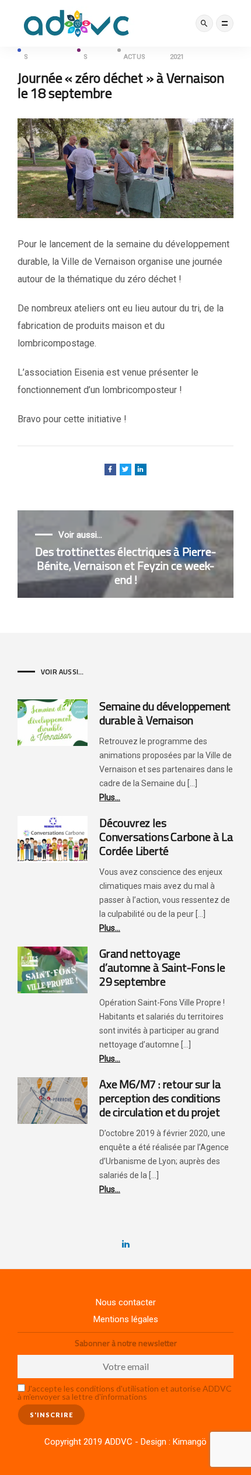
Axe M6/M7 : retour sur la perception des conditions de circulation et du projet (160, 1098)
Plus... (109, 797)
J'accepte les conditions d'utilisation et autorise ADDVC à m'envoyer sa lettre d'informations (125, 1392)
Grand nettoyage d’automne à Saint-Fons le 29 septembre (162, 967)
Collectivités (46, 50)
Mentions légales (125, 1319)
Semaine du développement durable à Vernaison (165, 713)
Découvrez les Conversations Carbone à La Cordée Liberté (166, 837)
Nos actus (134, 50)
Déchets (96, 50)
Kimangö (190, 1442)
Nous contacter (126, 1302)
